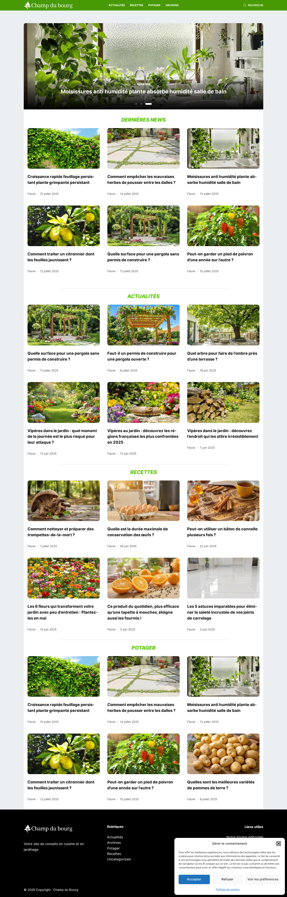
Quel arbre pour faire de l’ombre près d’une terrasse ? (222, 356)
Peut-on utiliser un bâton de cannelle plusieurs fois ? (222, 532)
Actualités (117, 5)
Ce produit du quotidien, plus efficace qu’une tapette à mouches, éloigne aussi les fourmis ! (143, 612)
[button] (278, 843)
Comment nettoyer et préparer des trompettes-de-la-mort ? (61, 532)
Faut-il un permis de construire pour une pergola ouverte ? (141, 356)
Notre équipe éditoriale (244, 837)
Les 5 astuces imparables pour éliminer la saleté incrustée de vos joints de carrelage (222, 612)
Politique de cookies (228, 889)
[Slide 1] (136, 103)
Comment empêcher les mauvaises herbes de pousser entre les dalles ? (141, 179)
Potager (154, 5)
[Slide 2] (141, 103)
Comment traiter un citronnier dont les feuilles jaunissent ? (61, 257)
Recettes (136, 5)
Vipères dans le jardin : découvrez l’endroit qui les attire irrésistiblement (222, 433)
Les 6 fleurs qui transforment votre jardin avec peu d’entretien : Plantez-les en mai (63, 612)
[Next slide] (240, 67)
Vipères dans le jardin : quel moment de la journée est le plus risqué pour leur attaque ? (62, 436)
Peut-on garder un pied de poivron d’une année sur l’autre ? (220, 257)
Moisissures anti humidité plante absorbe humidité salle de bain (143, 91)
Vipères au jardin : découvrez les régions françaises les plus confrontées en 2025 (142, 436)
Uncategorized (119, 859)
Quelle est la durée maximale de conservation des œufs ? (137, 532)
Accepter (194, 879)
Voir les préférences (263, 879)
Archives (172, 5)
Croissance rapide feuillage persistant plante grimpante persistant (61, 179)
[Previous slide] (47, 67)
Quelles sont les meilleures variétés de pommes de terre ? (220, 785)
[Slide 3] (148, 103)
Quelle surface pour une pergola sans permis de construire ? (143, 257)
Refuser (227, 879)
